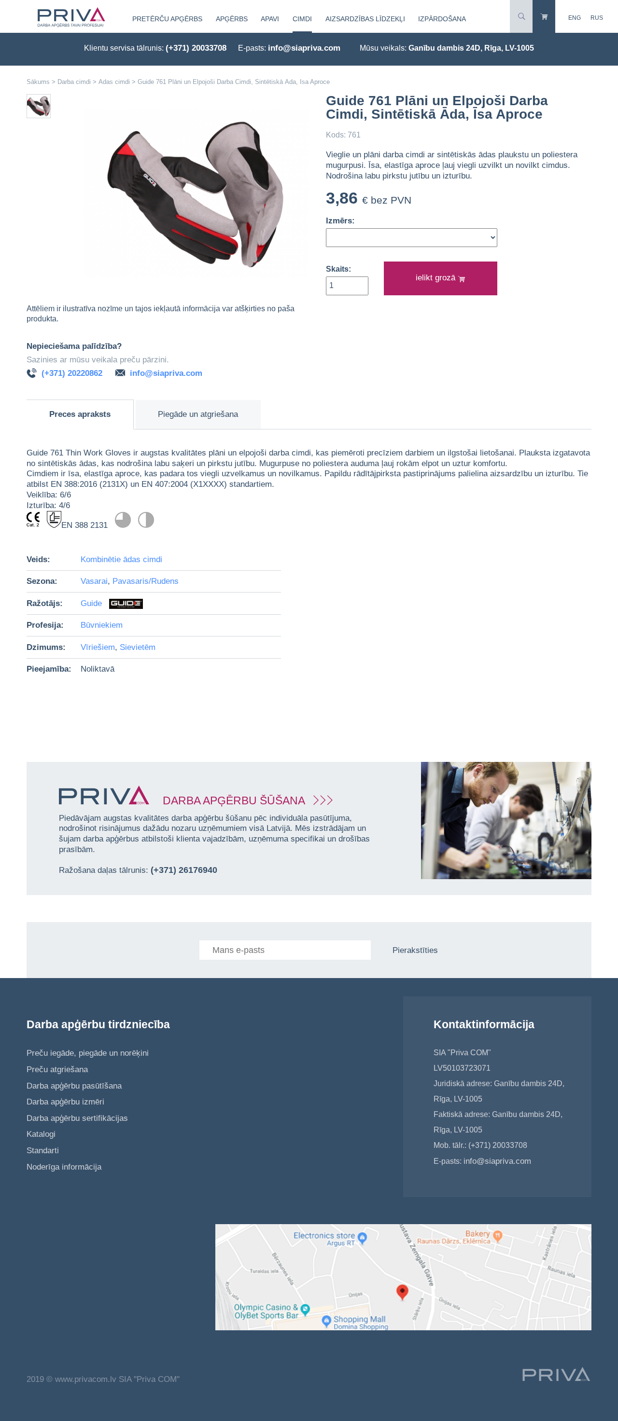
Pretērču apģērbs (167, 19)
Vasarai (94, 581)
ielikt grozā (437, 277)
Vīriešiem (98, 647)
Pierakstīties (415, 950)
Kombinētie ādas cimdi (121, 559)
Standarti (43, 1150)
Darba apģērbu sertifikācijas (77, 1118)
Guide (92, 603)
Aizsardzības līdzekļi (365, 19)
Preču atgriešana (57, 1069)
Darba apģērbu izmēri (65, 1101)
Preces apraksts (80, 414)
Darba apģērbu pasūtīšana (74, 1085)
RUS (596, 17)
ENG (574, 17)
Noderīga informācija (64, 1167)
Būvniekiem (102, 625)
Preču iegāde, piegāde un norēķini (88, 1053)
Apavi (270, 19)
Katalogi (41, 1134)
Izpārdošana (442, 19)
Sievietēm (137, 647)
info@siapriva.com (304, 48)
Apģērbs (232, 19)
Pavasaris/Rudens (145, 581)
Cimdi (302, 19)
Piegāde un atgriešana (198, 414)
